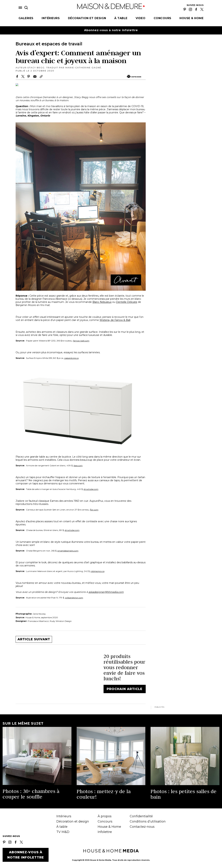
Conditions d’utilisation (148, 821)
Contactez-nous (142, 827)
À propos (105, 816)
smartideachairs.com (67, 550)
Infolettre (105, 832)
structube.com (91, 489)
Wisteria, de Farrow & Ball (115, 320)
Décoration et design (87, 18)
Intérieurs (51, 18)
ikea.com (78, 465)
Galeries (26, 18)
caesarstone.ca (71, 358)
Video (141, 18)
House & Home (191, 18)
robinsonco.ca (97, 571)
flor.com (94, 509)
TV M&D (62, 832)
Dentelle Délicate (126, 302)
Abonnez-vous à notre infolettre (111, 30)
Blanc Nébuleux (102, 302)
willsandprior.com (74, 597)
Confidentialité (141, 816)
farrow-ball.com (81, 340)
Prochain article (124, 689)
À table (120, 18)
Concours (162, 18)
